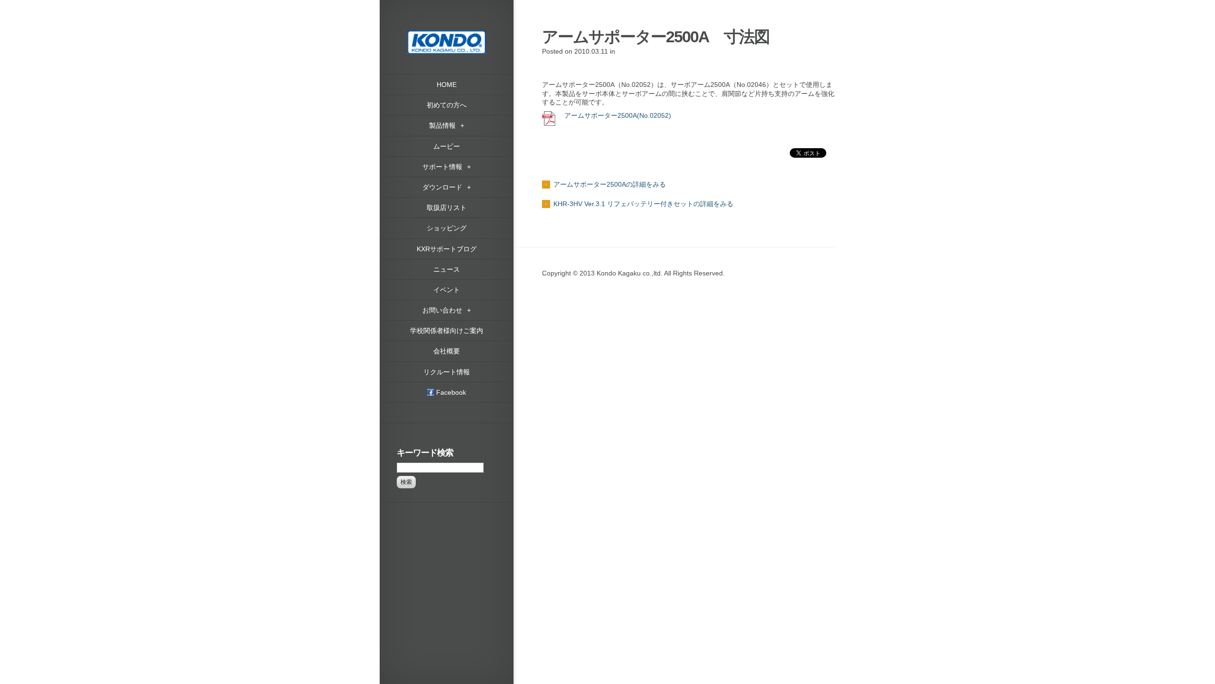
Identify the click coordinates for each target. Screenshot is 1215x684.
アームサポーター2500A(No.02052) (616, 115)
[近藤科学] (446, 34)
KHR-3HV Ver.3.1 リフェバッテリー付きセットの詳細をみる (643, 204)
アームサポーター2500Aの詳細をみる (609, 184)
